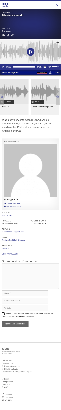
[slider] (24, 67)
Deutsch (5, 248)
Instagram (8, 397)
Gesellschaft (7, 232)
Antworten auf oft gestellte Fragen (17, 372)
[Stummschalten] (49, 66)
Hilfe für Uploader (11, 369)
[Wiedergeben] (3, 66)
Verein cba (8, 364)
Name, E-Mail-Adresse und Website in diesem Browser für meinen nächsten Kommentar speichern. (27, 315)
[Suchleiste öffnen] (57, 5)
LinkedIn (7, 400)
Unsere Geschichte (12, 366)
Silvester (21, 240)
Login (6, 379)
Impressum (8, 382)
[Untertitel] (44, 66)
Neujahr (5, 240)
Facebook (8, 394)
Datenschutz (9, 385)
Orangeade (6, 31)
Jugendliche (19, 232)
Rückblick (13, 240)
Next (58, 96)
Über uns (7, 361)
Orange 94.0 (7, 215)
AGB (6, 387)
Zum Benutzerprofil (13, 206)
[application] (30, 67)
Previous (1, 96)
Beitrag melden (10, 254)
